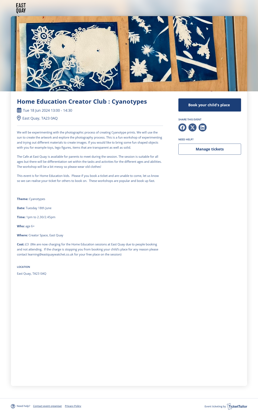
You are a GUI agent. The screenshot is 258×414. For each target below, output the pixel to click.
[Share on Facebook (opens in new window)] (182, 127)
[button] (47, 406)
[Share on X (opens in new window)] (192, 127)
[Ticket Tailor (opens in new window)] (237, 406)
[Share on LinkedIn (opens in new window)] (203, 127)
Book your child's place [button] (209, 104)
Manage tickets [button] (210, 149)
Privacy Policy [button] (73, 406)
